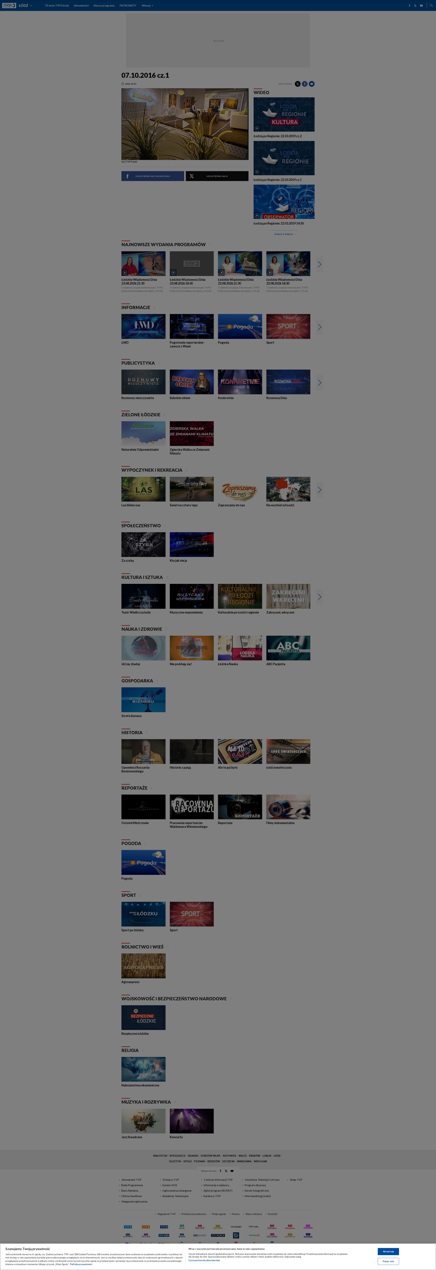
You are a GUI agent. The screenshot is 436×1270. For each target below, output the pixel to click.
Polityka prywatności (81, 1264)
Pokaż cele (388, 1261)
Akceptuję (388, 1251)
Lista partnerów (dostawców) (204, 1260)
